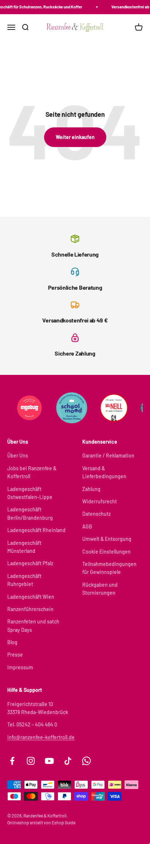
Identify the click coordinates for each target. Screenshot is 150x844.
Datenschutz (96, 514)
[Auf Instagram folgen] (31, 761)
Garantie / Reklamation (108, 455)
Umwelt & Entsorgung (106, 539)
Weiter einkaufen (75, 137)
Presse (15, 654)
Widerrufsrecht (99, 501)
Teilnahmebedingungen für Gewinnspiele (109, 568)
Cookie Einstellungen (106, 551)
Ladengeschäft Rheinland (36, 530)
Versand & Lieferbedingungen (104, 472)
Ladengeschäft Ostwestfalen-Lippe (29, 493)
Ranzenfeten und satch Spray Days (33, 625)
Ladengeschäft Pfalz (30, 563)
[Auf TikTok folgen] (68, 761)
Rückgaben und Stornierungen (100, 589)
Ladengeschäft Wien (30, 597)
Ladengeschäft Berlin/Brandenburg (30, 513)
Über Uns (17, 455)
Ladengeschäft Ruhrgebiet (24, 580)
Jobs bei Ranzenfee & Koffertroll (31, 472)
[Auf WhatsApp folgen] (86, 761)
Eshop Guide (63, 822)
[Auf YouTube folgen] (49, 761)
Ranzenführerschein (30, 609)
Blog (12, 642)
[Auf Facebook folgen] (12, 761)
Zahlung (91, 489)
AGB (87, 526)
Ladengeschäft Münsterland (24, 547)
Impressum (20, 667)
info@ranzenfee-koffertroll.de (41, 737)
